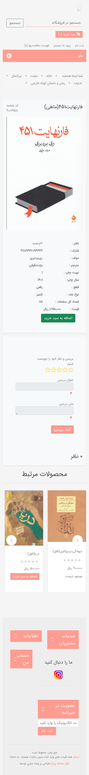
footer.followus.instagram (58, 674)
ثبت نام (79, 45)
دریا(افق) (33, 553)
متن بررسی (66, 403)
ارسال (76, 757)
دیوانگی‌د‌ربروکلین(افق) (67, 551)
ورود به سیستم (62, 45)
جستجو (15, 23)
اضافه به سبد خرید (25, 576)
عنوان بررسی (65, 379)
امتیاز (70, 363)
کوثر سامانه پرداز (60, 763)
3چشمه (37, 243)
